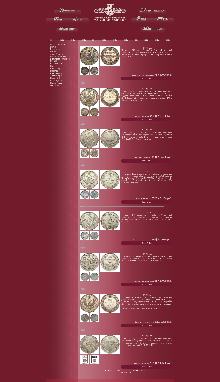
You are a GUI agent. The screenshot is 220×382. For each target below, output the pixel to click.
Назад (117, 370)
